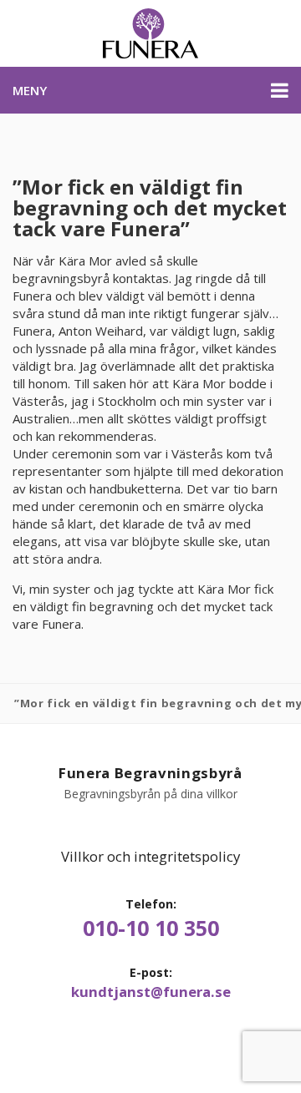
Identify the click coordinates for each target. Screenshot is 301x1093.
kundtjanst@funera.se (151, 992)
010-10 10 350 (151, 928)
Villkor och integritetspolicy (150, 856)
